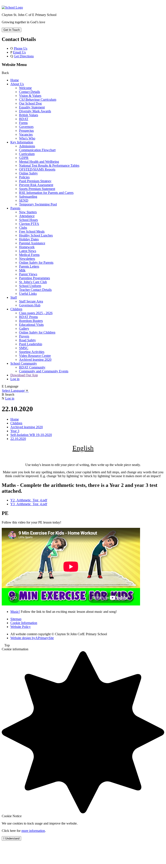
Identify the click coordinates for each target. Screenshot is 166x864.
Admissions (27, 146)
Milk (22, 270)
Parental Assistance (32, 243)
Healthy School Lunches (36, 235)
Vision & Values (30, 95)
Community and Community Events (43, 371)
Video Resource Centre (35, 356)
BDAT (23, 119)
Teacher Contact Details (35, 290)
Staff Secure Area (31, 301)
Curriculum (27, 154)
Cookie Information (23, 623)
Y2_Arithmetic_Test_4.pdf (28, 500)
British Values (28, 115)
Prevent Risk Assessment (36, 185)
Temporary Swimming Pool (38, 204)
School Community (23, 363)
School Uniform (30, 286)
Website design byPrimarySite (32, 638)
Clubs (23, 227)
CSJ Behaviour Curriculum (37, 99)
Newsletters (27, 258)
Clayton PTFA (29, 224)
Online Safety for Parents (36, 262)
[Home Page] (12, 7)
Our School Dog (30, 103)
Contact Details (29, 92)
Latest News (27, 251)
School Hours (28, 220)
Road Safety (27, 340)
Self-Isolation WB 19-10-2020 (31, 435)
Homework (27, 247)
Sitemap (15, 619)
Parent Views (28, 274)
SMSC (23, 348)
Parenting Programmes (34, 278)
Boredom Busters (31, 321)
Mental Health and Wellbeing (39, 161)
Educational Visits (31, 324)
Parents (15, 208)
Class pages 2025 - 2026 (36, 313)
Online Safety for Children (37, 332)
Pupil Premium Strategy (35, 181)
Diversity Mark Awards (35, 111)
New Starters (28, 212)
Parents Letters (29, 266)
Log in (14, 379)
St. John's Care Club (33, 282)
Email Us (19, 52)
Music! (15, 611)
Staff (13, 297)
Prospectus (26, 130)
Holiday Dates (29, 239)
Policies (24, 177)
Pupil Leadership (30, 344)
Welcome (25, 88)
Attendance (27, 216)
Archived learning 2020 (35, 359)
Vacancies (26, 134)
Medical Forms (29, 255)
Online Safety (28, 173)
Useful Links (28, 293)
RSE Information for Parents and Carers (46, 192)
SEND (23, 200)
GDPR (24, 158)
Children (16, 309)
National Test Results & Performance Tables (49, 165)
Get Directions (24, 56)
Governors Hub (29, 305)
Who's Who (27, 138)
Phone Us (20, 48)
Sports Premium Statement (37, 189)
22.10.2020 (18, 439)
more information (33, 831)
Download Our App (24, 375)
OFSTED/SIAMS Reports (37, 169)
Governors (26, 127)
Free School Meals (32, 231)
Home (14, 80)
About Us (17, 84)
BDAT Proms (28, 317)
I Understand (11, 838)
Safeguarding (28, 196)
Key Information (21, 142)
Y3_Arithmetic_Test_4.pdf (28, 504)
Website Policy (20, 627)
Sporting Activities (31, 352)
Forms (23, 123)
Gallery (24, 328)
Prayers (24, 336)
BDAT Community (32, 367)
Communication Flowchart (37, 150)
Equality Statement (32, 107)
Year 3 (14, 431)
